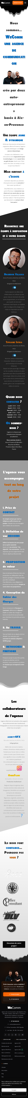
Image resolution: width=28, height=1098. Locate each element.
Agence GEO (19, 1049)
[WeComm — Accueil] (5, 3)
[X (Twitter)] (19, 1034)
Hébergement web (6, 1056)
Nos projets (4, 1070)
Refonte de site (5, 1046)
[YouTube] (22, 1034)
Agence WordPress (6, 1049)
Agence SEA (18, 1046)
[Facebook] (5, 1034)
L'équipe (4, 1067)
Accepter (14, 1090)
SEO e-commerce (19, 1053)
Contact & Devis (18, 2)
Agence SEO (18, 1043)
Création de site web (7, 1043)
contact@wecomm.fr (15, 1024)
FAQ (2, 1077)
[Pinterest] (15, 1034)
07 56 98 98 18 (15, 999)
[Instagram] (8, 1034)
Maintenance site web (7, 1059)
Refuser (14, 1094)
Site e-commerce (6, 1052)
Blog (3, 1073)
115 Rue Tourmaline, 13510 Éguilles (15, 1027)
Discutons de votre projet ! (14, 944)
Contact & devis (15, 994)
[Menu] (25, 2)
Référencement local (20, 1056)
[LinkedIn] (12, 1034)
